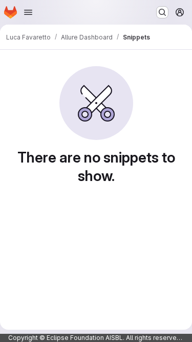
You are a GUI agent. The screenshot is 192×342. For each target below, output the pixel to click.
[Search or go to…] (162, 12)
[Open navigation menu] (28, 12)
